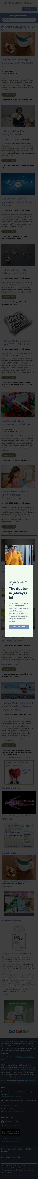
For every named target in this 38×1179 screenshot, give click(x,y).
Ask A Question (19, 627)
